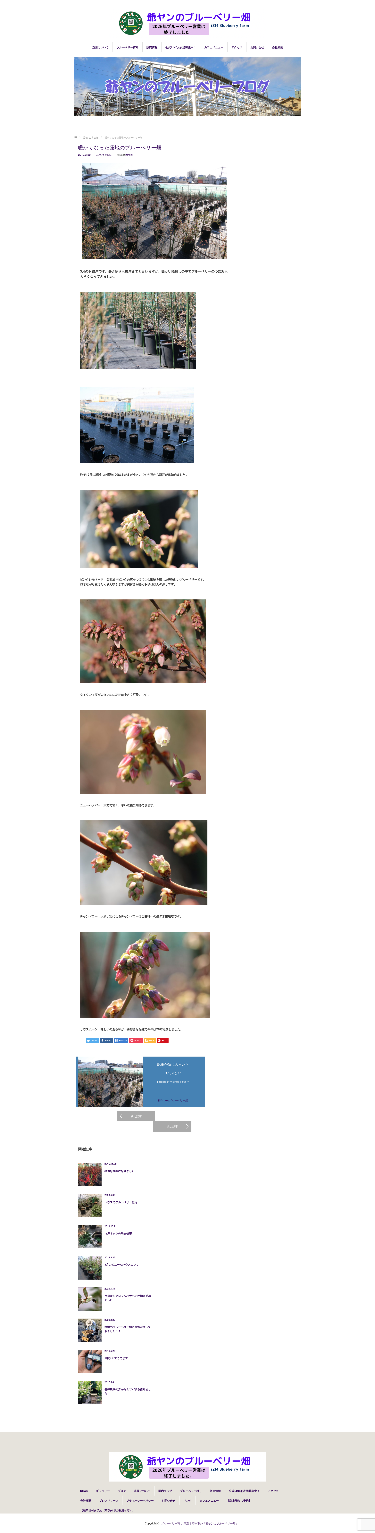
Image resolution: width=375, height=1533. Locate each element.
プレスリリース (108, 1500)
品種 (98, 154)
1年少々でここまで (116, 1358)
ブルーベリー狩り (127, 47)
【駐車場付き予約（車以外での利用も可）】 (107, 1510)
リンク (187, 1500)
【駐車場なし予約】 (239, 1500)
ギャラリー (103, 1491)
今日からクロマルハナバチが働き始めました (127, 1298)
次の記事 (172, 1126)
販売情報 (151, 47)
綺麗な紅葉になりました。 (120, 1171)
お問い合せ (257, 47)
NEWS (84, 1491)
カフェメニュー (213, 47)
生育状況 (107, 154)
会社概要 (277, 47)
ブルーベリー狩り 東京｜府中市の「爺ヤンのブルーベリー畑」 (199, 1523)
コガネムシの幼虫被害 (118, 1233)
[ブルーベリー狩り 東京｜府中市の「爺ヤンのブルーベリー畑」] (187, 23)
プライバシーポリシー (140, 1500)
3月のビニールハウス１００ (121, 1264)
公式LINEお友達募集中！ (180, 47)
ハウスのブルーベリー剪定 (120, 1202)
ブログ (122, 1491)
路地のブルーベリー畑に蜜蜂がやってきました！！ (127, 1329)
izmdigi (129, 154)
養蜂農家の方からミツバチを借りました (127, 1391)
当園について (100, 47)
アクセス (236, 47)
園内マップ (165, 1491)
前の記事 (136, 1116)
